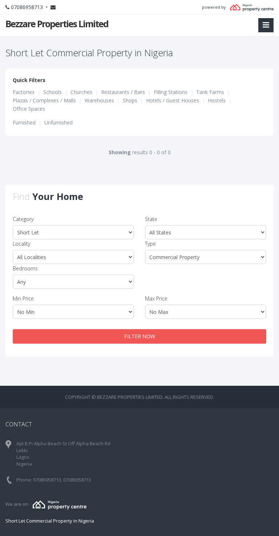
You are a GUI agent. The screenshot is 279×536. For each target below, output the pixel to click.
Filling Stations (170, 92)
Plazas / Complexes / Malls (44, 100)
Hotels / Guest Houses (172, 100)
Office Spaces (29, 108)
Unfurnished (58, 122)
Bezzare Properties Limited (56, 23)
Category (23, 219)
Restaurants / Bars (123, 92)
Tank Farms (210, 92)
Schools (52, 92)
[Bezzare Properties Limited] (59, 504)
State (151, 219)
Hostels (217, 100)
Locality (21, 243)
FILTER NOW (139, 336)
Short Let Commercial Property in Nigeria (49, 520)
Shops (130, 100)
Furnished (24, 122)
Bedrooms (25, 268)
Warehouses (99, 100)
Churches (81, 92)
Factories (24, 92)
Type (150, 243)
